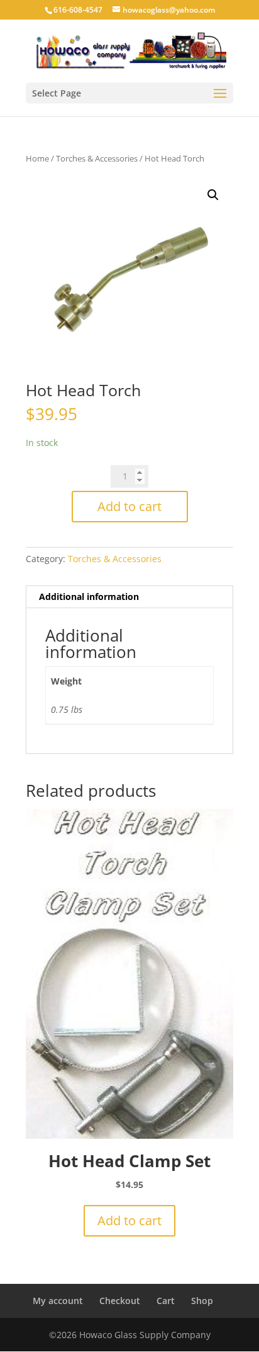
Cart (166, 1301)
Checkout (119, 1301)
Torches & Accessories (97, 158)
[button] (213, 195)
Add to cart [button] (129, 1220)
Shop (202, 1301)
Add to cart (129, 506)
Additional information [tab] (89, 597)
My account (58, 1301)
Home (37, 158)
